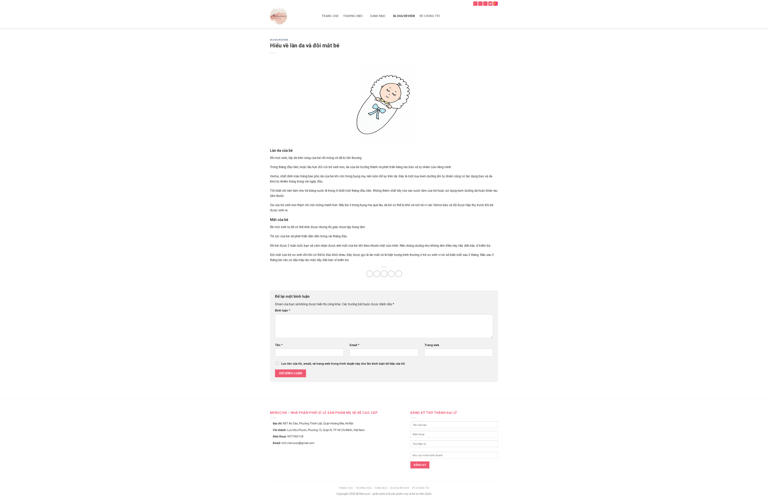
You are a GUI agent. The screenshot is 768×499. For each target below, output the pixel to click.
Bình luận (282, 310)
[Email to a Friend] (384, 273)
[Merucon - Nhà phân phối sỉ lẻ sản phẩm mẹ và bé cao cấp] (293, 16)
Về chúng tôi (429, 16)
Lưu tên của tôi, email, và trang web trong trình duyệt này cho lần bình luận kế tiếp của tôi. (343, 363)
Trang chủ (330, 16)
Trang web (431, 345)
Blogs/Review (404, 16)
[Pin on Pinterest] (391, 273)
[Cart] (496, 16)
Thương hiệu (353, 16)
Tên (279, 345)
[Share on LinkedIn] (398, 273)
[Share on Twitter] (377, 273)
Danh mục (378, 16)
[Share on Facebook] (369, 273)
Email (354, 345)
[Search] (488, 16)
